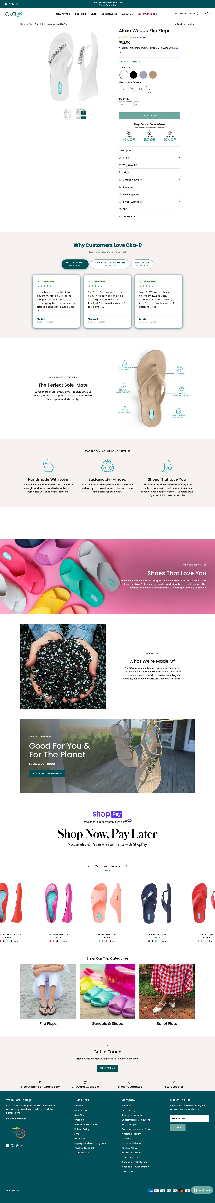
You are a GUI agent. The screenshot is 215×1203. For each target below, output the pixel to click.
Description (125, 150)
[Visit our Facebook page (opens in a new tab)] (6, 4)
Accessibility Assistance (135, 1166)
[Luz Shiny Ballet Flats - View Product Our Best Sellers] (58, 903)
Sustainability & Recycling (136, 1119)
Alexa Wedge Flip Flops (58, 24)
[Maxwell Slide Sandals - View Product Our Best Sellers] (107, 903)
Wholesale (127, 1138)
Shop (94, 13)
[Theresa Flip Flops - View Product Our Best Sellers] (157, 903)
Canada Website (131, 1143)
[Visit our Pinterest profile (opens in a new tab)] (13, 4)
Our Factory (128, 1110)
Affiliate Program (131, 1133)
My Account (81, 1110)
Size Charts (80, 1115)
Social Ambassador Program (138, 1129)
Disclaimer (128, 1171)
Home (23, 24)
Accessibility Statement (135, 1162)
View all (107, 870)
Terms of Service (131, 1152)
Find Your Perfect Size (131, 62)
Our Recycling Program (47, 773)
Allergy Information (132, 1115)
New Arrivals (63, 13)
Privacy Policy (129, 1147)
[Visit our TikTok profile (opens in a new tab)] (17, 4)
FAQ (76, 1133)
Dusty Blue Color (37, 24)
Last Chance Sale (148, 13)
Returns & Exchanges (86, 1124)
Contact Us (80, 1105)
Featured (80, 13)
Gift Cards (80, 1138)
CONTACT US (107, 1068)
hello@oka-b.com (16, 1118)
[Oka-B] (13, 13)
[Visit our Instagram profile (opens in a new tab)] (9, 4)
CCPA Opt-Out (130, 1157)
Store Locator (82, 1152)
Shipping (79, 1119)
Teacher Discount (84, 1147)
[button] (68, 114)
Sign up (177, 1127)
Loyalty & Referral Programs (90, 1143)
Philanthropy (129, 1124)
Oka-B (16, 1190)
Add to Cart (149, 115)
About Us (127, 13)
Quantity (124, 98)
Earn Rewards (109, 13)
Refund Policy (81, 1129)
